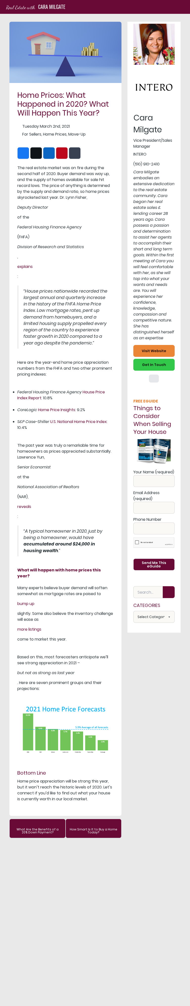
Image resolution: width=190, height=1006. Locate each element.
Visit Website (154, 350)
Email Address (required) (146, 496)
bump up (25, 603)
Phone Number (147, 519)
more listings (29, 629)
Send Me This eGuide (154, 564)
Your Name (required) (153, 472)
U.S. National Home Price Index (78, 421)
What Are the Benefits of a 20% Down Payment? (38, 830)
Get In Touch (154, 364)
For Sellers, (32, 134)
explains (25, 266)
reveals (24, 506)
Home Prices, (55, 134)
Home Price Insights (56, 410)
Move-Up (77, 134)
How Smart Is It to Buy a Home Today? (93, 830)
